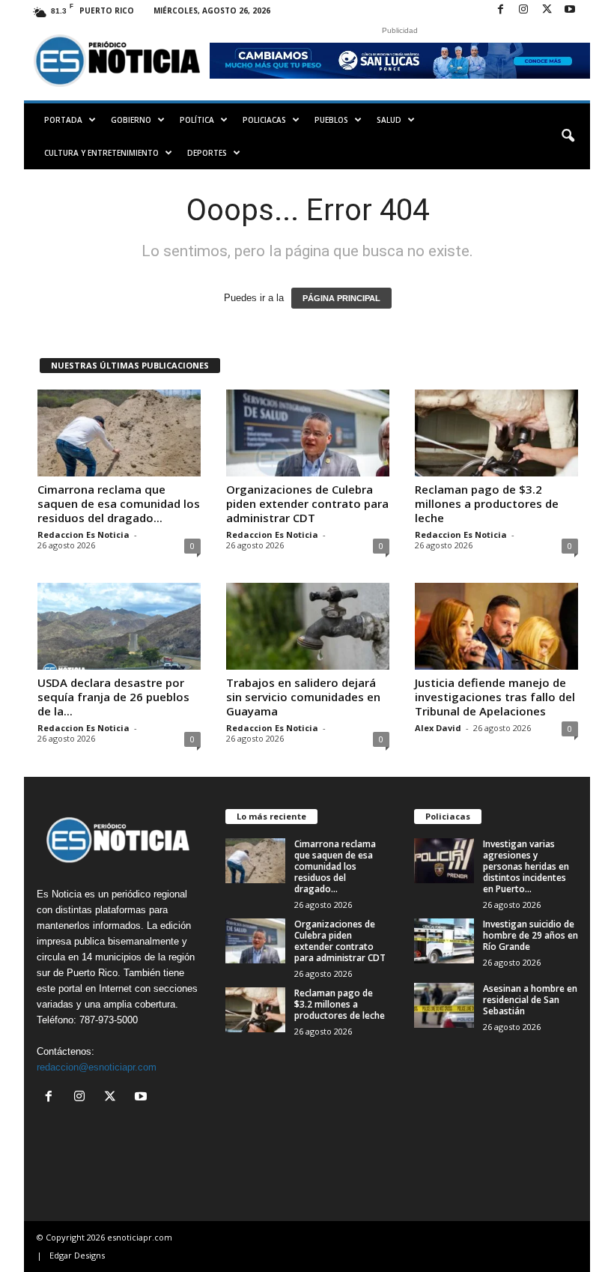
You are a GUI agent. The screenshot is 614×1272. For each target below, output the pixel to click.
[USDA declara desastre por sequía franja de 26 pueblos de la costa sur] (119, 626)
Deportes (207, 153)
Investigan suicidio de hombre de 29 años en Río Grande (530, 935)
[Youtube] (570, 10)
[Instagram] (523, 10)
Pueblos (331, 120)
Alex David (438, 727)
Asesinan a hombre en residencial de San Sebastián (530, 999)
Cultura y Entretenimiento (101, 153)
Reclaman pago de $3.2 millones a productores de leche (487, 503)
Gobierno (131, 120)
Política (197, 120)
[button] (567, 136)
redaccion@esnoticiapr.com (96, 1067)
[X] (547, 10)
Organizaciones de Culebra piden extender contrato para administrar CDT (307, 503)
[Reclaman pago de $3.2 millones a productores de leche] (496, 433)
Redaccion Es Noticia (83, 534)
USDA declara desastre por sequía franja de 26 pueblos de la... (113, 696)
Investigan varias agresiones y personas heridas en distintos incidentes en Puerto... (526, 866)
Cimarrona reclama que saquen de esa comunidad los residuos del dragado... (118, 503)
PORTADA (63, 120)
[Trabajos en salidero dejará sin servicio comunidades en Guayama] (307, 626)
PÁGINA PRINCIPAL (341, 298)
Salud (389, 120)
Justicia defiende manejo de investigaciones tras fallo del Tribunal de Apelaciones (495, 696)
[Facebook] (500, 10)
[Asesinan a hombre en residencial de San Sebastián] (444, 1005)
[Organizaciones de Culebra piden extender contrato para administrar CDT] (307, 433)
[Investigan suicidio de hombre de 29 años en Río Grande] (444, 940)
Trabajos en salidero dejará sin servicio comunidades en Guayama (303, 696)
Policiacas (264, 120)
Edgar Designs (77, 1255)
